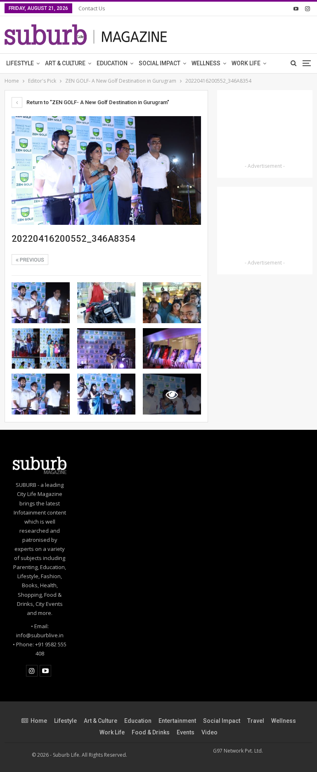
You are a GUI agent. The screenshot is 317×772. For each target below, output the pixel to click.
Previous (31, 260)
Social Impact (159, 63)
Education (112, 63)
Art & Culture (65, 63)
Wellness (206, 63)
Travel (255, 720)
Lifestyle (20, 63)
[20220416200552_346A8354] (41, 302)
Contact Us (91, 8)
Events (185, 732)
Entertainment (177, 720)
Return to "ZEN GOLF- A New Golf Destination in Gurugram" (97, 102)
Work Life (246, 63)
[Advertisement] (264, 128)
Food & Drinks (151, 732)
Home (39, 720)
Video (209, 732)
